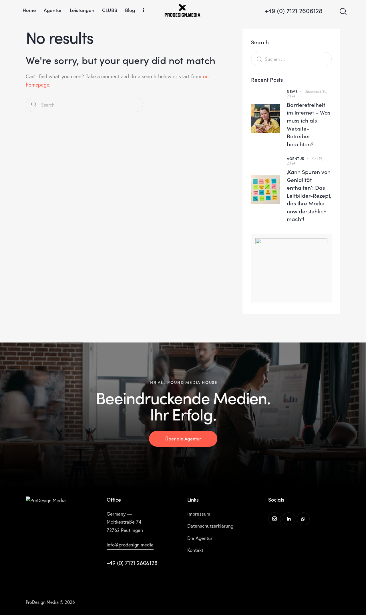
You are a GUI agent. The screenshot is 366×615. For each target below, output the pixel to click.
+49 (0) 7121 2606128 (132, 563)
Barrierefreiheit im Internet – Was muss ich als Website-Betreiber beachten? (308, 124)
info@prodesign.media (130, 544)
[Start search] (342, 11)
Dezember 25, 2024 (307, 94)
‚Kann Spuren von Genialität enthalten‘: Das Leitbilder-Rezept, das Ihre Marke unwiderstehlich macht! (309, 195)
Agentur (296, 158)
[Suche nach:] (291, 58)
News (292, 91)
